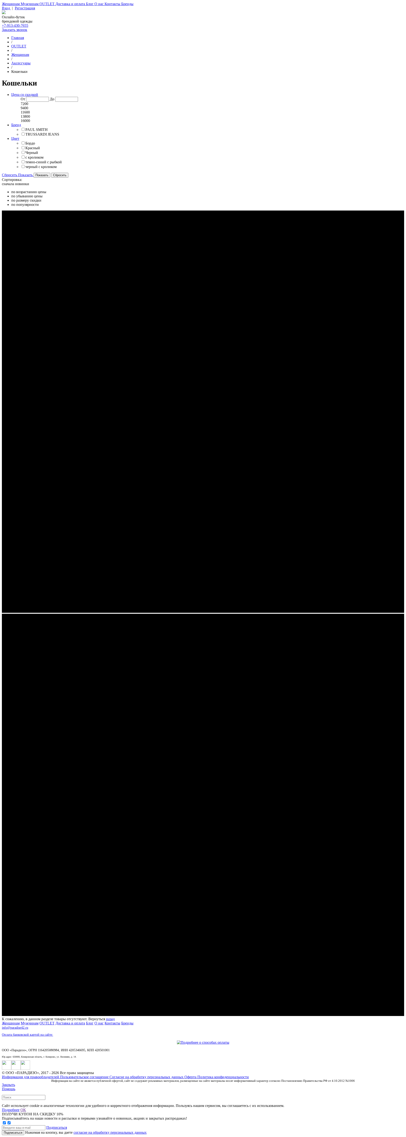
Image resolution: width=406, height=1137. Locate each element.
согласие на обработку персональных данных (110, 1132)
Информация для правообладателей (31, 1077)
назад (110, 1019)
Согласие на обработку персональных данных (146, 1077)
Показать (26, 175)
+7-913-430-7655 (15, 25)
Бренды (127, 4)
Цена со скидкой (24, 95)
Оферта (190, 1077)
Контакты (113, 4)
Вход (6, 8)
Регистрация (25, 8)
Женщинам (11, 4)
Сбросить (10, 175)
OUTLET (47, 4)
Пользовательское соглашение (84, 1077)
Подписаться (56, 1127)
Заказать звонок (14, 30)
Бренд (16, 125)
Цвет (15, 139)
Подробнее (11, 1110)
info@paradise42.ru (15, 1027)
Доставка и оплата (70, 4)
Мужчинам (30, 4)
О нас (99, 4)
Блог (90, 4)
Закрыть (8, 1085)
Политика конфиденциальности (223, 1077)
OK (23, 1110)
